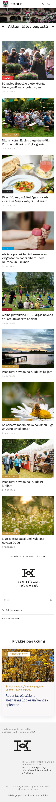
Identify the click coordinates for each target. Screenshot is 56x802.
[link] (20, 4)
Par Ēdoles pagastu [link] (12, 610)
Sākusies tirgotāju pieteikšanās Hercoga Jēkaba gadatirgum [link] (23, 85)
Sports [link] (7, 309)
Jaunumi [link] (7, 192)
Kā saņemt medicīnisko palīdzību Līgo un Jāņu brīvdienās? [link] (28, 427)
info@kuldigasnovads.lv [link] (39, 770)
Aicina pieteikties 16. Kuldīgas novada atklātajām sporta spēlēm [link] (27, 317)
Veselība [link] (8, 249)
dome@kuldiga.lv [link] (40, 767)
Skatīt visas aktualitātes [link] (26, 556)
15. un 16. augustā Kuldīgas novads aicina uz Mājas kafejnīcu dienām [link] (25, 199)
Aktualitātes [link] (10, 135)
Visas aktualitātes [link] (11, 618)
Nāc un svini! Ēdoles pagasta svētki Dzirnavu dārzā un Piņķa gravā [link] (26, 142)
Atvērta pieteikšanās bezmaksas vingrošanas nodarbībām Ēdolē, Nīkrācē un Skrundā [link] (24, 258)
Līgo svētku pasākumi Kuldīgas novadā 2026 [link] (23, 540)
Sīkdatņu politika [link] (17, 795)
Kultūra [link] (7, 78)
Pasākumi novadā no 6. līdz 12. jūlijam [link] (27, 372)
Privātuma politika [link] (38, 795)
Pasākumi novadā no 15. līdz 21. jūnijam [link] (22, 484)
